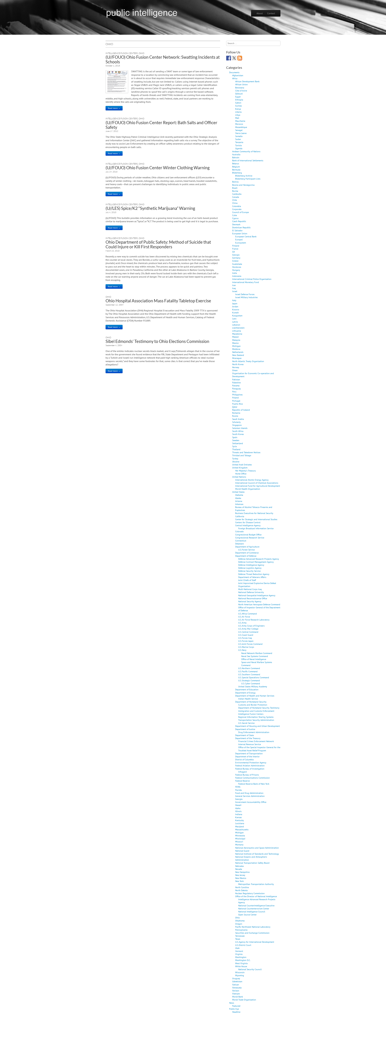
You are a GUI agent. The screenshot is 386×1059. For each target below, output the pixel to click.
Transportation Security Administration (256, 720)
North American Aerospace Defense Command (259, 604)
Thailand (236, 449)
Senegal (238, 130)
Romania (236, 412)
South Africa (237, 431)
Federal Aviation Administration (250, 765)
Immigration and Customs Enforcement (256, 710)
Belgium (236, 166)
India (234, 273)
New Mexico (240, 878)
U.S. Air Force (244, 616)
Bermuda (236, 169)
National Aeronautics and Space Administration (257, 847)
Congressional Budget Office (248, 534)
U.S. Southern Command (249, 674)
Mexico (235, 343)
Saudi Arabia (238, 419)
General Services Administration (250, 796)
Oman (235, 370)
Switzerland (237, 443)
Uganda (238, 148)
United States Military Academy (252, 686)
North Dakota (241, 890)
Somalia (238, 136)
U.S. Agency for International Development (254, 941)
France (235, 248)
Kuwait (235, 312)
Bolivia (235, 181)
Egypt (238, 96)
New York (239, 881)
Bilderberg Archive (243, 175)
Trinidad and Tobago (241, 455)
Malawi (235, 336)
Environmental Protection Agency (250, 762)
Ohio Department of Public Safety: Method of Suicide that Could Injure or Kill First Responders (158, 244)
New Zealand (238, 355)
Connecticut (240, 540)
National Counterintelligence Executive (256, 905)
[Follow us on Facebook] (228, 58)
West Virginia (241, 963)
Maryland (239, 826)
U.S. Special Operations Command (253, 677)
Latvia (235, 321)
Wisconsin (240, 972)
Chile (234, 200)
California (239, 516)
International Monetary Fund (245, 282)
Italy (234, 300)
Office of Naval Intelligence (253, 659)
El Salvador (237, 230)
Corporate (236, 209)
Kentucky (239, 820)
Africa (234, 78)
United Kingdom (239, 467)
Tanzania (239, 142)
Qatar (234, 406)
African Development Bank (247, 81)
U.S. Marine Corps (246, 647)
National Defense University (251, 592)
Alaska (238, 498)
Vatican (235, 984)
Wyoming (239, 975)
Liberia (238, 111)
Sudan (238, 139)
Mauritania (240, 120)
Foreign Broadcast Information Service (256, 528)
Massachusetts (241, 829)
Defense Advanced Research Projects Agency (258, 558)
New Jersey (240, 875)
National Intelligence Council (251, 911)
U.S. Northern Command (249, 668)
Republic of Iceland (241, 409)
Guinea (238, 105)
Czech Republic (239, 221)
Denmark (236, 224)
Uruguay (236, 978)
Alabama (239, 494)
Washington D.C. (242, 960)
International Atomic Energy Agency (252, 479)
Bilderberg (237, 172)
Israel (234, 291)
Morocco (239, 123)
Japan (234, 303)
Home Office (240, 473)
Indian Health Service (248, 698)
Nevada (238, 869)
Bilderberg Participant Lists (247, 178)
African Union (241, 84)
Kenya (238, 108)
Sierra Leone (241, 133)
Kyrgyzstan (237, 315)
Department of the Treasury (247, 738)
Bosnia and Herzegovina (243, 184)
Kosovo (235, 309)
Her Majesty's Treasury (245, 470)
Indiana (238, 814)
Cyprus (235, 218)
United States (238, 491)
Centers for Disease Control (247, 522)
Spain (234, 437)
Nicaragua (236, 358)
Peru (234, 391)
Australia (236, 154)
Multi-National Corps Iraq (250, 589)
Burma (235, 190)
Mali (237, 117)
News (231, 1002)
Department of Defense (245, 555)
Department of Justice (245, 729)
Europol (239, 239)
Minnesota (240, 835)
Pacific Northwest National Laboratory (252, 926)
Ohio (141, 53)
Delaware (239, 543)
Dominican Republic (241, 227)
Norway (235, 367)
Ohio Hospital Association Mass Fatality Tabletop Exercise (158, 300)
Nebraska (239, 866)
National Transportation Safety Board (252, 862)
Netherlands (237, 352)
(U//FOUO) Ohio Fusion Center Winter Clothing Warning (158, 167)
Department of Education (246, 689)
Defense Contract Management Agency (256, 561)
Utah (237, 948)
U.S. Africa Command (247, 613)
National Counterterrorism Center (253, 908)
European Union (239, 233)
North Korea (238, 364)
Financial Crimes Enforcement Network (256, 741)
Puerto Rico (237, 403)
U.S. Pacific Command (248, 671)
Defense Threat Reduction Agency (253, 574)
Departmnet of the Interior (247, 756)
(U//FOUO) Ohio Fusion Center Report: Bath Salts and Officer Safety (161, 125)
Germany (236, 257)
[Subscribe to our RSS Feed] (239, 58)
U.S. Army (242, 622)
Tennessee (240, 935)
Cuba (234, 215)
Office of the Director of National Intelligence (256, 896)
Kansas (238, 817)
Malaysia (236, 340)
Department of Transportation (249, 753)
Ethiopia (239, 99)
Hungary (236, 270)
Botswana (239, 87)
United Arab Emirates (242, 464)
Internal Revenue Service (249, 744)
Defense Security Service (249, 570)
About (259, 13)
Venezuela (237, 987)
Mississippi (240, 838)
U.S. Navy (242, 650)
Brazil (234, 187)
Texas (237, 938)
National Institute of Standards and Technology (257, 853)
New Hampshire (242, 872)
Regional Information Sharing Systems (256, 717)
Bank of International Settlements (247, 160)
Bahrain (235, 157)
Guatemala (237, 263)
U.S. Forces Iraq (245, 637)
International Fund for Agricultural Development (257, 485)
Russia (235, 415)
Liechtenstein (238, 327)
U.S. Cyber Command (250, 683)
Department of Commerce (247, 552)
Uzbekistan (237, 981)
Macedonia (237, 333)
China (234, 203)
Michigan (236, 346)
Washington (240, 957)
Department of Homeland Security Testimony (258, 707)
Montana (239, 844)
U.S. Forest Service (246, 549)
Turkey (235, 458)
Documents (234, 72)
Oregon (238, 923)
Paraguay (236, 388)
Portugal (236, 400)
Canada (235, 197)
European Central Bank (245, 236)
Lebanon (236, 324)
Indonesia (236, 276)
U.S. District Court (243, 945)
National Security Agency (249, 601)
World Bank (237, 996)
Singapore (237, 425)
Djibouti (239, 93)
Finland (235, 245)
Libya (237, 114)
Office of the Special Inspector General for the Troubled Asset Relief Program (259, 749)
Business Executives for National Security (254, 513)
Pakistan (236, 379)
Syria (234, 446)
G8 (233, 251)
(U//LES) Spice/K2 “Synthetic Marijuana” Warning (150, 208)
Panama (235, 385)
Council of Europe (240, 212)
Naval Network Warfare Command (256, 653)
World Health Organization (247, 488)
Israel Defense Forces (245, 294)
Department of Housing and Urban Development (257, 726)
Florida (238, 790)
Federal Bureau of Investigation (249, 768)
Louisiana (239, 823)
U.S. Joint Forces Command (250, 643)
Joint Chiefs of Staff (247, 580)
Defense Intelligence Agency (251, 564)
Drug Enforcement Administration (253, 732)
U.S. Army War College (248, 628)
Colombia (236, 206)
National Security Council (250, 969)
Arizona (238, 501)
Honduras (236, 267)
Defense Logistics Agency (249, 567)
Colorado (239, 531)
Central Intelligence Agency (248, 525)
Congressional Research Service (249, 537)
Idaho (237, 808)
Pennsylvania (241, 929)
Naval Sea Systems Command (254, 656)
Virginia (238, 954)
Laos (234, 318)
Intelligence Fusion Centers (122, 53)
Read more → (114, 108)
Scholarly (236, 422)
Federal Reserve (242, 780)
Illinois (238, 811)
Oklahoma (240, 920)
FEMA (237, 786)
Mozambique (241, 127)
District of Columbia (244, 759)
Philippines (237, 394)
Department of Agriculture (247, 546)
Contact (271, 13)
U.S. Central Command (248, 631)
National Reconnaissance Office (252, 598)
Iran (234, 285)
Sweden (235, 440)
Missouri (239, 841)
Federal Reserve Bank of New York (253, 783)
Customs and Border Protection (252, 704)
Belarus (235, 163)
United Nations (239, 476)
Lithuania (236, 330)
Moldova (236, 349)
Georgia (235, 254)
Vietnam (236, 993)
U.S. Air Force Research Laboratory (253, 619)
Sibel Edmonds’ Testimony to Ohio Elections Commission (157, 341)
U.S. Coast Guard (245, 634)
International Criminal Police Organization (251, 279)
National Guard (242, 850)
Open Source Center (247, 914)
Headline (236, 1011)
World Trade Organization (244, 999)
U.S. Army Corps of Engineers (251, 625)
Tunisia (238, 145)
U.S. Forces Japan (245, 640)
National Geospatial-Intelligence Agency (256, 595)
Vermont (239, 951)
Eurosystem (240, 242)
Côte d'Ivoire (241, 90)
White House (241, 966)
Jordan (235, 306)
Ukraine (235, 461)
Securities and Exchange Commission (252, 932)
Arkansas (239, 504)
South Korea (238, 434)
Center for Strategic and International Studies (256, 519)
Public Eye (234, 1008)
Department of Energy (245, 692)
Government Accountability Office (250, 802)
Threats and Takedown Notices (246, 452)
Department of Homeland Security (250, 701)
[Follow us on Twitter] (234, 58)
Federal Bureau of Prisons (247, 774)
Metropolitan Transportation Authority (256, 884)
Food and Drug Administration (249, 793)
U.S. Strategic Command (249, 680)
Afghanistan (237, 75)
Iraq (234, 288)
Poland (235, 397)
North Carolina (242, 887)
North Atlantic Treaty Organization (248, 361)
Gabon (238, 102)
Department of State (244, 735)
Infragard (242, 771)
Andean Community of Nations (246, 151)
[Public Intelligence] (142, 13)
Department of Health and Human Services (254, 695)
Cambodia (236, 193)
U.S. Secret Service (246, 723)
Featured (236, 1005)
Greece (235, 260)
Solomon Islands (239, 428)
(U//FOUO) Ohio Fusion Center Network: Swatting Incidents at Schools (163, 59)
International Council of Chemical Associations (256, 482)
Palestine (236, 382)
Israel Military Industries (246, 297)
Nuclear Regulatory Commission (250, 893)
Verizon (235, 990)
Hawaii (238, 805)
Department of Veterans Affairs (252, 577)
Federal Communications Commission (252, 777)
